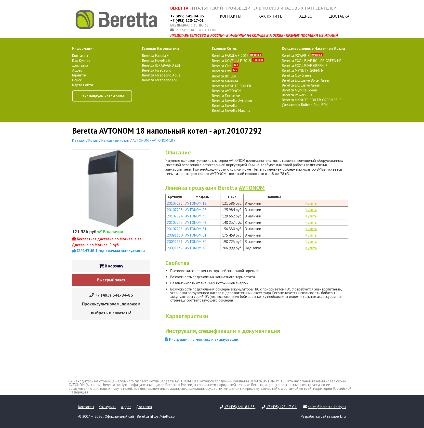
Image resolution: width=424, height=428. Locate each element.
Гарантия (79, 75)
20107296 (175, 229)
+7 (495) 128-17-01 (187, 20)
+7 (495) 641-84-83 (187, 16)
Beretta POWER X (302, 55)
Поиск (77, 80)
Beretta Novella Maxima (231, 110)
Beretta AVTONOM (226, 90)
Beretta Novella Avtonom (232, 100)
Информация (83, 48)
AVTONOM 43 (195, 222)
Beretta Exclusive (226, 95)
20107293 (175, 209)
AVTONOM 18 (195, 203)
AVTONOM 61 (195, 235)
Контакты (230, 16)
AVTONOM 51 (195, 229)
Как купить (270, 16)
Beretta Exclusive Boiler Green (306, 80)
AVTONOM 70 (195, 241)
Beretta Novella (224, 105)
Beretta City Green (296, 75)
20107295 (175, 222)
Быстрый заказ (111, 280)
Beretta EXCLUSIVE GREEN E (305, 65)
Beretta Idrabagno (156, 70)
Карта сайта (82, 85)
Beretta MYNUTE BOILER (231, 86)
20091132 (175, 248)
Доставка (339, 16)
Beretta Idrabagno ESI (159, 80)
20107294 (175, 216)
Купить (311, 203)
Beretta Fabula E (155, 55)
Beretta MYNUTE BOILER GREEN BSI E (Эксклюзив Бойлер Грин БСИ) (312, 102)
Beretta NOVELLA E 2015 (237, 60)
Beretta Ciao (225, 65)
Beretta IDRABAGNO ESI (161, 65)
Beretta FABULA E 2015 (236, 55)
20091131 (175, 241)
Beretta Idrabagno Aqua (161, 75)
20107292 (175, 203)
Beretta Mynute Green (299, 90)
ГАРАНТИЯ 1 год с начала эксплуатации (110, 250)
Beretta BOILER (224, 76)
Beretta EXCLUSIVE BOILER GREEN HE (311, 60)
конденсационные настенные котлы (313, 48)
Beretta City (224, 71)
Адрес (305, 16)
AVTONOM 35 (195, 216)
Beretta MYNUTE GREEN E (302, 70)
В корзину (113, 266)
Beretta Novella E (156, 60)
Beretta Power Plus (297, 95)
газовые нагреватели (160, 48)
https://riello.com (163, 416)
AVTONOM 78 (195, 248)
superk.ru (338, 416)
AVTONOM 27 (195, 209)
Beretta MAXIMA (225, 81)
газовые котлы (225, 48)
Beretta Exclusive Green (301, 85)
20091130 (175, 235)
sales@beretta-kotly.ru (195, 30)
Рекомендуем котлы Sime (102, 96)
